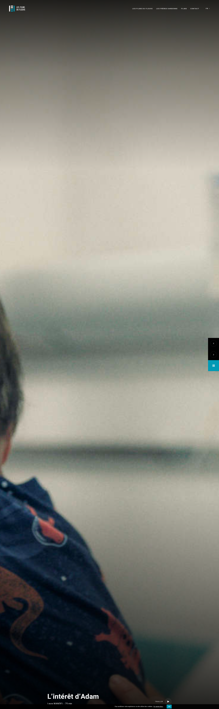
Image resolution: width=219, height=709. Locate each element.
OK (169, 707)
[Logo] (17, 8)
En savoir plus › (158, 706)
